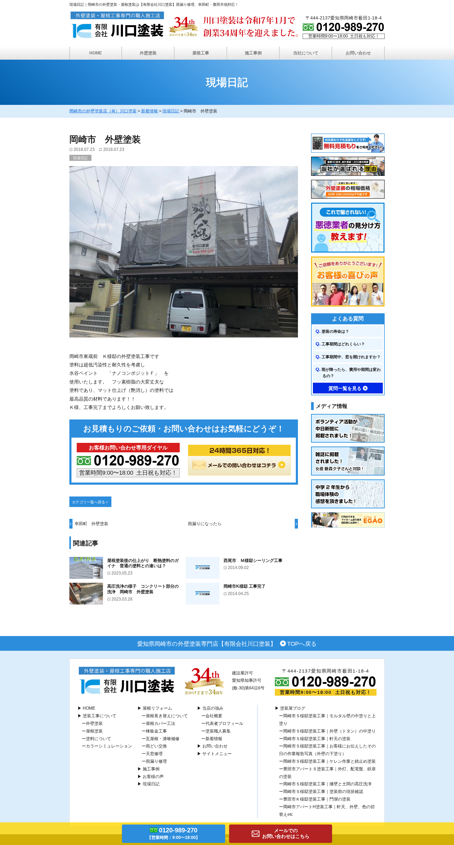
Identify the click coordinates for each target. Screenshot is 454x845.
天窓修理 (154, 753)
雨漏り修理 (156, 761)
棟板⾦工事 (156, 731)
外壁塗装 (94, 723)
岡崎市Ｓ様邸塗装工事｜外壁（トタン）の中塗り (329, 731)
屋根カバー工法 (160, 723)
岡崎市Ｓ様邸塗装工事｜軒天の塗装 (316, 738)
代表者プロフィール (224, 723)
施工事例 (151, 769)
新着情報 (213, 738)
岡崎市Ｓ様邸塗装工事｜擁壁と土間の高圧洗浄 (327, 784)
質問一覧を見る (345, 388)
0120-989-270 (173, 833)
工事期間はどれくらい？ (343, 344)
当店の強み (212, 708)
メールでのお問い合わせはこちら (285, 833)
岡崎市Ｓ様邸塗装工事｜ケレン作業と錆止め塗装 (329, 761)
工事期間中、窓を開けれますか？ (351, 357)
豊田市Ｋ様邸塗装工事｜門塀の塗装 (316, 799)
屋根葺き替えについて (167, 716)
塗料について (98, 738)
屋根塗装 (94, 731)
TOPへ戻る (302, 644)
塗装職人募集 (218, 731)
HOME (95, 53)
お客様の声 (153, 776)
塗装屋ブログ (292, 708)
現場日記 (80, 158)
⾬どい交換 (156, 746)
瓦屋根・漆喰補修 (162, 738)
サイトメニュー (217, 753)
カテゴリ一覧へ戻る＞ (90, 502)
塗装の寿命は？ (335, 331)
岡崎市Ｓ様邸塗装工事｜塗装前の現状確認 (323, 791)
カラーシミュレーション (109, 746)
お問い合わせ (215, 746)
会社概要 (213, 716)
